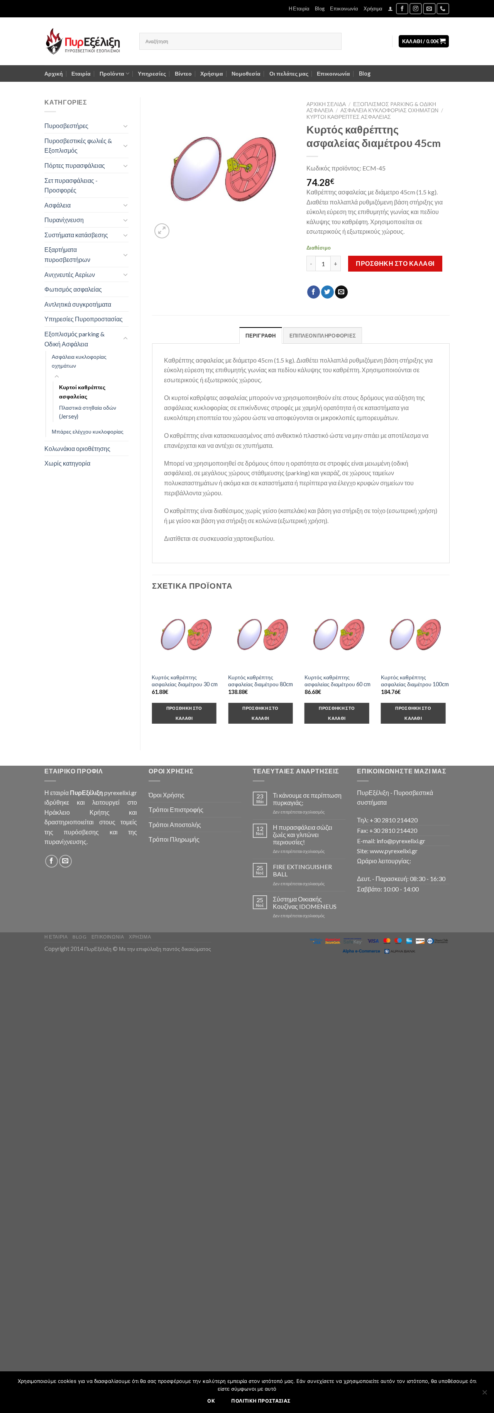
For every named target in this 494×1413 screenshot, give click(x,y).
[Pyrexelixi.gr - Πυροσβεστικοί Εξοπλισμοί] (86, 41)
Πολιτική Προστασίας (260, 1401)
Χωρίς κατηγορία (67, 463)
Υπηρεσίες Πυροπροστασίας (83, 318)
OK (211, 1401)
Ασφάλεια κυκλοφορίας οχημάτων (79, 361)
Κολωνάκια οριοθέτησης (77, 448)
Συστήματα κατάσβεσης (76, 234)
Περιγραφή (260, 336)
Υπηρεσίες (152, 73)
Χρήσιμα (373, 8)
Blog (320, 8)
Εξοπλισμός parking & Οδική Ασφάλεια (74, 339)
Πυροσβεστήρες (66, 125)
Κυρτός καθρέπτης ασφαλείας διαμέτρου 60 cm (337, 681)
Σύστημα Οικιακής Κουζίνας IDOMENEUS (305, 902)
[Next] (449, 668)
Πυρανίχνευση (64, 219)
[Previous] (152, 668)
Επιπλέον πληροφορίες (322, 336)
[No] (484, 1394)
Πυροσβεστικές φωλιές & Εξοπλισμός (78, 145)
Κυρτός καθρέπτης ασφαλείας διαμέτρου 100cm (415, 681)
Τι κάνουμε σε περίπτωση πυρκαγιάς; (307, 799)
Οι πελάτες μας (288, 73)
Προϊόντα (112, 73)
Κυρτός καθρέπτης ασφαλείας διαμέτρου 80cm (260, 681)
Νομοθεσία (246, 73)
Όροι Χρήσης (166, 795)
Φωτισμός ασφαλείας (73, 289)
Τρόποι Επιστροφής (176, 809)
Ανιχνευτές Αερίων (69, 274)
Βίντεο (183, 73)
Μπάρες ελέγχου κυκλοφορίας (88, 431)
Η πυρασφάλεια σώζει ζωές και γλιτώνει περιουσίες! (302, 835)
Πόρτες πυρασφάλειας (74, 165)
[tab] (260, 335)
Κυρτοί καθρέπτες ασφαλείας (82, 391)
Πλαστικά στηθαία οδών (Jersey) (87, 412)
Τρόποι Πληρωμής (174, 839)
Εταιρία (81, 73)
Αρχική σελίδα (326, 104)
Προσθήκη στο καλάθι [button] (184, 713)
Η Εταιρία (299, 8)
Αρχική (53, 73)
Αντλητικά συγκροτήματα (77, 304)
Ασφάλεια (57, 205)
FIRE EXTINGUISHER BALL (302, 870)
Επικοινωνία (344, 8)
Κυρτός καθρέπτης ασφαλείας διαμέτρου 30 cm (185, 681)
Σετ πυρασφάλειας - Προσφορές (71, 185)
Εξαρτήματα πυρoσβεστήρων (67, 254)
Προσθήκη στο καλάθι (395, 263)
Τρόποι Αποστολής (175, 824)
